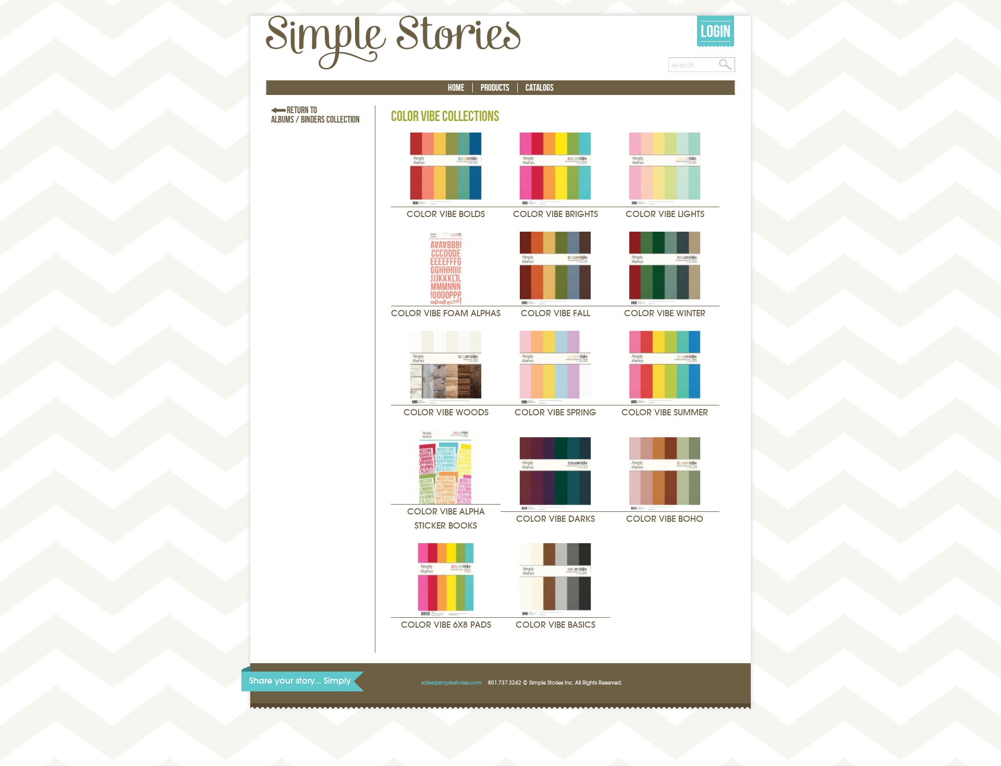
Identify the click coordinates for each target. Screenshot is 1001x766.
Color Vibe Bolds (446, 214)
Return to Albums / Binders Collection (315, 114)
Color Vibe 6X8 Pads (446, 624)
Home (456, 87)
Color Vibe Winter (664, 313)
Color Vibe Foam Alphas (445, 313)
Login (715, 31)
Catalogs (540, 87)
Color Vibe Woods (446, 412)
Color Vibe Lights (665, 214)
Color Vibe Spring (555, 412)
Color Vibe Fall (555, 313)
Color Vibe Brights (555, 214)
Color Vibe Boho (664, 518)
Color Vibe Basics (555, 624)
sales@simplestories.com (451, 682)
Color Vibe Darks (555, 518)
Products (495, 87)
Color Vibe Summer (664, 412)
